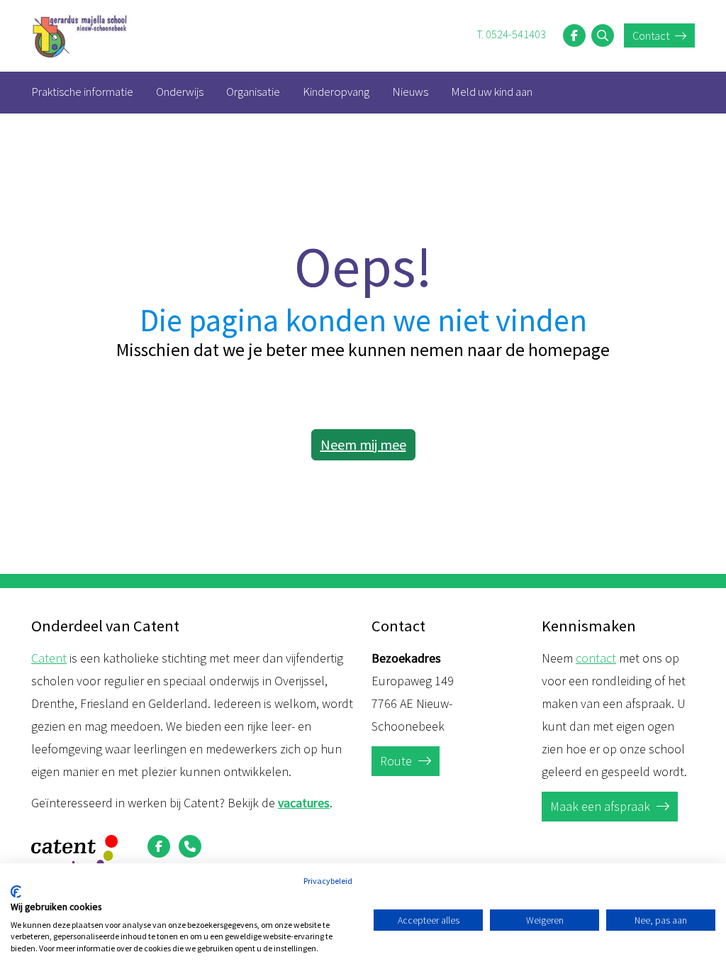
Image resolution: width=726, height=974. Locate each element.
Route (397, 761)
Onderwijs (179, 91)
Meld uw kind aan (491, 91)
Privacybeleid (327, 880)
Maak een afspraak (601, 806)
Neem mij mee (363, 444)
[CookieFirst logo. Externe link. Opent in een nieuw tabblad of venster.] (16, 891)
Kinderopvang (336, 91)
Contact (651, 35)
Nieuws (410, 91)
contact (596, 658)
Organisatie (253, 91)
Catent (49, 658)
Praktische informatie (82, 91)
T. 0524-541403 (511, 34)
